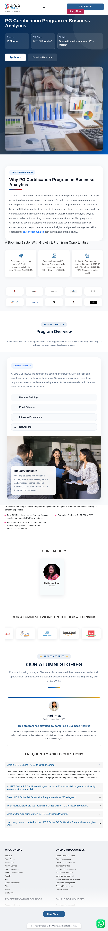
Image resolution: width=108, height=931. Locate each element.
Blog (7, 886)
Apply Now (75, 11)
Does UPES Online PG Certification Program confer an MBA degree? (41, 797)
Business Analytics (63, 866)
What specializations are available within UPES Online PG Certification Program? (47, 806)
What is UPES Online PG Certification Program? (31, 765)
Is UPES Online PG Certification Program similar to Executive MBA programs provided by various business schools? (51, 787)
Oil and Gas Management (65, 856)
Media (7, 890)
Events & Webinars (12, 883)
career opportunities (33, 232)
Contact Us (9, 893)
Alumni (7, 879)
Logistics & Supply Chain (65, 863)
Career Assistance (12, 869)
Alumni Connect (11, 866)
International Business (64, 873)
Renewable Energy (12, 905)
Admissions (9, 863)
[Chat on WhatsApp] (100, 923)
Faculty (8, 876)
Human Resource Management (68, 879)
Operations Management (65, 883)
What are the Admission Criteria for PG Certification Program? (37, 814)
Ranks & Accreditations (14, 873)
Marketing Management (65, 876)
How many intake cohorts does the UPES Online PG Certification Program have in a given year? (51, 823)
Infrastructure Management (66, 869)
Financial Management (64, 886)
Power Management (63, 859)
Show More (52, 914)
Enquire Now (85, 6)
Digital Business (62, 890)
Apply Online (10, 859)
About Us (8, 856)
